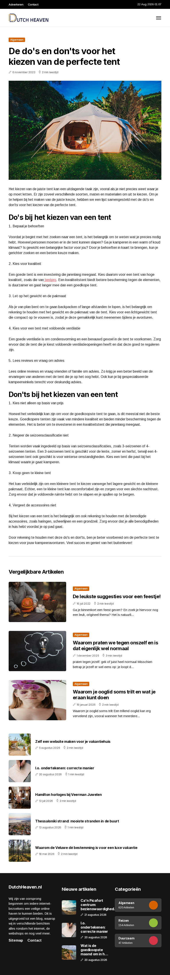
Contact (33, 4)
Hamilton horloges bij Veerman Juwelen (68, 795)
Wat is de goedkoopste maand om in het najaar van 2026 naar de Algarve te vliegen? (94, 950)
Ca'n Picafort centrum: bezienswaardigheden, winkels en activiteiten (100, 904)
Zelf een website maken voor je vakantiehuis (72, 741)
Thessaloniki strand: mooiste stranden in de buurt (77, 821)
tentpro (50, 280)
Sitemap (16, 940)
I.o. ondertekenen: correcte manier (64, 768)
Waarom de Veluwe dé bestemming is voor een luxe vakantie (86, 848)
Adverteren (16, 4)
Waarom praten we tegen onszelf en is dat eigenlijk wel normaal (115, 645)
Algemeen (16, 39)
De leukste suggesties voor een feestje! (117, 596)
